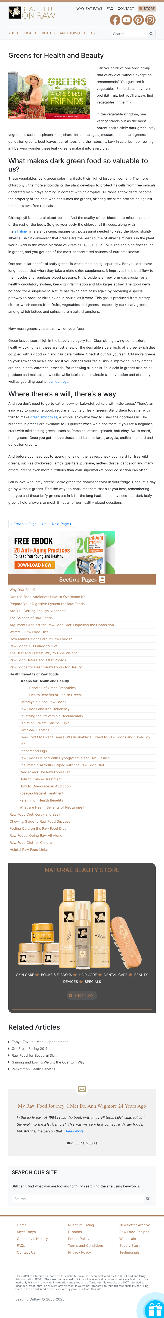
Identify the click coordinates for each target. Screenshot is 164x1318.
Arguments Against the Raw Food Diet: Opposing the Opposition (62, 625)
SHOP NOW (83, 995)
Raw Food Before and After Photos (38, 660)
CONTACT (126, 8)
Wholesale (127, 1239)
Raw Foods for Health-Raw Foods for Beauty (46, 667)
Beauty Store (129, 1245)
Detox (90, 33)
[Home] (32, 12)
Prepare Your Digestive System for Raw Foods (47, 604)
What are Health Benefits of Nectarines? (51, 807)
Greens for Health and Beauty (44, 681)
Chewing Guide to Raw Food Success (40, 821)
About (14, 33)
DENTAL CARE (115, 975)
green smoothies (43, 417)
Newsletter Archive (134, 1225)
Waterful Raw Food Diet (29, 632)
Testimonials (129, 1252)
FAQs (21, 1245)
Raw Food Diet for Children (32, 842)
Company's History (32, 1239)
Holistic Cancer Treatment (40, 779)
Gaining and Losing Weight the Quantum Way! (48, 1062)
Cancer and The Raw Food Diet (44, 772)
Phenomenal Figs (33, 751)
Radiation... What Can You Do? (44, 723)
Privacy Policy (79, 1252)
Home (21, 1225)
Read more (74, 1131)
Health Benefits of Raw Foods (34, 674)
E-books (75, 1232)
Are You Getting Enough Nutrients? (38, 611)
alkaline (21, 231)
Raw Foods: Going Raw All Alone (36, 835)
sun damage (58, 381)
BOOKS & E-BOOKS (56, 975)
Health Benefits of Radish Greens (55, 695)
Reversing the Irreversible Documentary (51, 716)
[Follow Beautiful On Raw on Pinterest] (138, 18)
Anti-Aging (70, 33)
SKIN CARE (25, 975)
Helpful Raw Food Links (29, 849)
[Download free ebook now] (61, 552)
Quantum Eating (81, 1225)
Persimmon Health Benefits (41, 800)
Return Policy (78, 1239)
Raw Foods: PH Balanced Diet (33, 646)
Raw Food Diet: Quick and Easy (35, 814)
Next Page (61, 524)
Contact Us (26, 1252)
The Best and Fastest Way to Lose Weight (43, 653)
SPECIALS (93, 981)
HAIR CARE (88, 975)
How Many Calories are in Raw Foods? (41, 639)
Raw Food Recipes (134, 1232)
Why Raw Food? (22, 590)
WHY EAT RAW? (89, 8)
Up (44, 524)
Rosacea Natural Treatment (41, 793)
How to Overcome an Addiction (45, 786)
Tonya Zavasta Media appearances (40, 1042)
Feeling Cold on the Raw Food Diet (38, 828)
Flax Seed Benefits (34, 730)
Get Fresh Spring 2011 (29, 1048)
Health (31, 33)
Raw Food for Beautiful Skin (34, 1055)
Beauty (49, 33)
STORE (149, 8)
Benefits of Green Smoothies (52, 688)
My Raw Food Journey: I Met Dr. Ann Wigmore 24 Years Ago (82, 1105)
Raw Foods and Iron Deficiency (44, 709)
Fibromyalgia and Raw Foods (42, 702)
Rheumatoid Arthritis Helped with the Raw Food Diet (61, 765)
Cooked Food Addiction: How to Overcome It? (47, 597)
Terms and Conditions (86, 1245)
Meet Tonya (26, 1232)
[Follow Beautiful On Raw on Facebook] (115, 18)
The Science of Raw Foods (31, 618)
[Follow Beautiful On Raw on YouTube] (127, 18)
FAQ (110, 8)
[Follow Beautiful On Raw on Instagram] (150, 18)
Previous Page (24, 524)
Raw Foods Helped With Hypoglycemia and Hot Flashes (64, 758)
